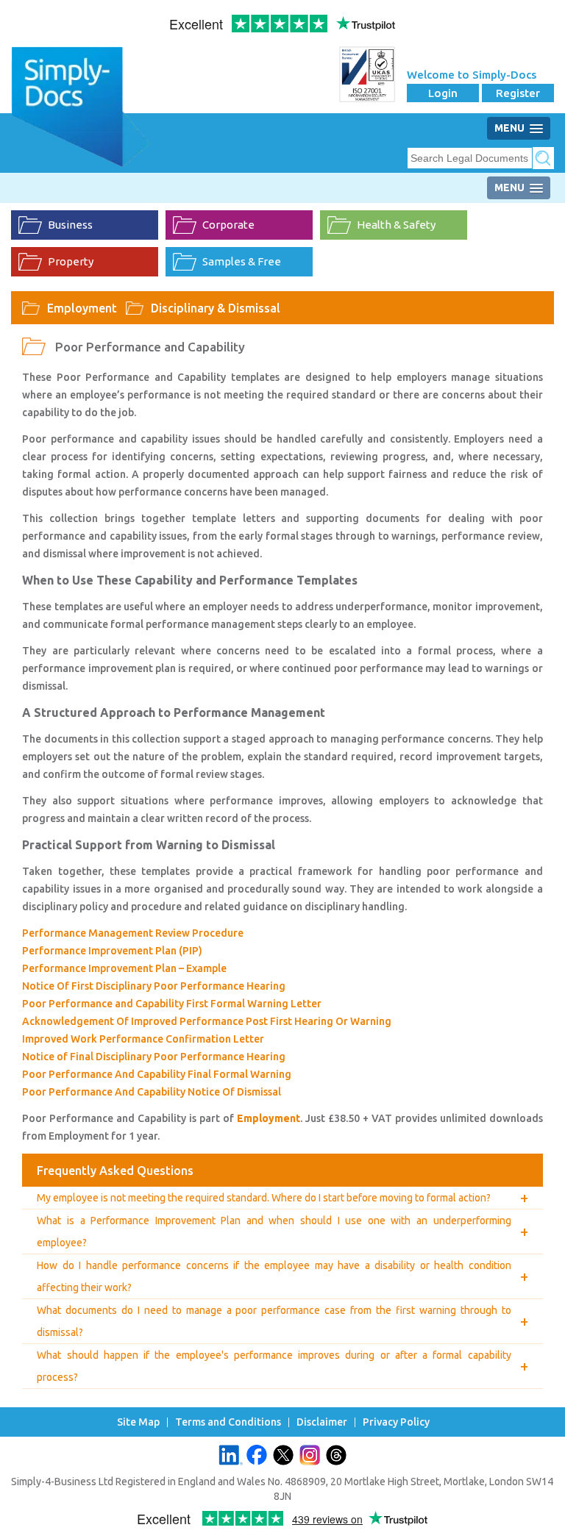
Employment (82, 308)
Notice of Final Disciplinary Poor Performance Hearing (153, 1056)
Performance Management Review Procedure (133, 933)
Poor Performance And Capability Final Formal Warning (156, 1074)
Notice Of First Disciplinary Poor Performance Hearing (153, 986)
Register (518, 93)
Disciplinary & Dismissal (215, 308)
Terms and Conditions (228, 1422)
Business (70, 224)
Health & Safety (396, 224)
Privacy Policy (396, 1422)
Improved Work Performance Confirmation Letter (143, 1039)
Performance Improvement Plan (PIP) (112, 951)
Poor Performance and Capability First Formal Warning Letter (171, 1004)
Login (443, 93)
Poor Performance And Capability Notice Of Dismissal (151, 1092)
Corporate (228, 224)
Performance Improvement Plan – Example (124, 968)
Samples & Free (241, 261)
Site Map (138, 1422)
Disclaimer (321, 1422)
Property (70, 261)
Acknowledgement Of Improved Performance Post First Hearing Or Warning (206, 1021)
